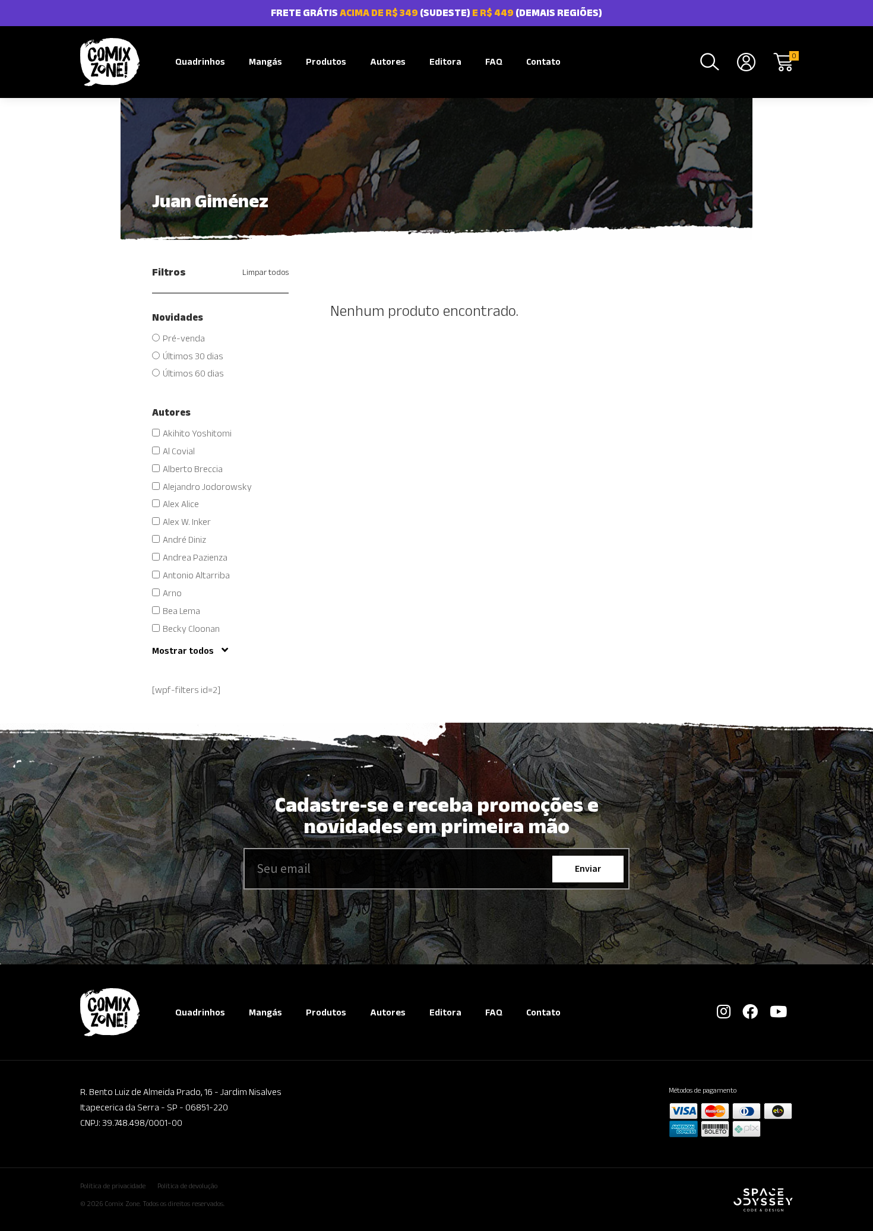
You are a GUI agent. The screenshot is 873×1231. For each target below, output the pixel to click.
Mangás (265, 61)
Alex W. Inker (187, 522)
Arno (172, 593)
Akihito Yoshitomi (197, 433)
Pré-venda (184, 338)
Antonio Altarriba (196, 575)
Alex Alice (181, 504)
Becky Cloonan (191, 629)
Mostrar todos (184, 650)
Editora (445, 61)
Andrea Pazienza (195, 557)
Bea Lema (181, 611)
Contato (543, 61)
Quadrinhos (200, 61)
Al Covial (179, 451)
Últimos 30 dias (193, 356)
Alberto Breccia (193, 469)
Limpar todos (265, 272)
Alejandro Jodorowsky (207, 487)
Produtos (326, 61)
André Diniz (184, 539)
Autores (388, 61)
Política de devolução (187, 1185)
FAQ (493, 61)
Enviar (588, 868)
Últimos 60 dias (193, 373)
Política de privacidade (113, 1185)
